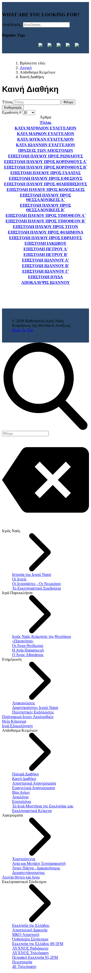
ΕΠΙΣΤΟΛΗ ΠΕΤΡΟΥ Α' (46, 249)
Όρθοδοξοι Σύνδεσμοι (30, 939)
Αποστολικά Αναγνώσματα (34, 783)
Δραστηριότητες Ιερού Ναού (35, 707)
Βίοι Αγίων (21, 792)
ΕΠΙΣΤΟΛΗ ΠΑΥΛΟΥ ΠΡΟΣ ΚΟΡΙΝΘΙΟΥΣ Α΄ (45, 161)
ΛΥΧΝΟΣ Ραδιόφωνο (30, 948)
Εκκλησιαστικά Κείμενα (32, 810)
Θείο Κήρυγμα (14, 721)
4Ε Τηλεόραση (24, 966)
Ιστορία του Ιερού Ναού (31, 574)
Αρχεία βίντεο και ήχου (21, 877)
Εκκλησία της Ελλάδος (30, 925)
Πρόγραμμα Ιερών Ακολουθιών (28, 717)
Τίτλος (8, 102)
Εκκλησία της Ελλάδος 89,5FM (37, 944)
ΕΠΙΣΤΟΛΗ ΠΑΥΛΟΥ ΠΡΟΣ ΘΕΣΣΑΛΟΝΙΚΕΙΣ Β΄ (45, 207)
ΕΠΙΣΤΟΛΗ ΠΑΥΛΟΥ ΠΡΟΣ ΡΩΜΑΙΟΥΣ (45, 156)
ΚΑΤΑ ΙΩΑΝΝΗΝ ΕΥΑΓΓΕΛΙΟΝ (45, 145)
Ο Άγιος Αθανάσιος (27, 655)
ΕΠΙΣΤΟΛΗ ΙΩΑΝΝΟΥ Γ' (45, 271)
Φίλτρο (68, 102)
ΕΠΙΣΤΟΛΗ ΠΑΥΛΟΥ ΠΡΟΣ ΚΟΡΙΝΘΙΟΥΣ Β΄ (45, 167)
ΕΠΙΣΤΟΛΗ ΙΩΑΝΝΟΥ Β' (45, 266)
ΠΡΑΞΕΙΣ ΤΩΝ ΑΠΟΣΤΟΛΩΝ (45, 150)
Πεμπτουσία (22, 962)
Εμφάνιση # (12, 112)
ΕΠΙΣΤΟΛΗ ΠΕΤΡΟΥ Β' (46, 254)
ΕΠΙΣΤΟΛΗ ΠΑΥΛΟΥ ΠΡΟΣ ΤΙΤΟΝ (45, 226)
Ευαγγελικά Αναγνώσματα (33, 788)
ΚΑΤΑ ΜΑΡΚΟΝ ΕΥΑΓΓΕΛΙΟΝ (45, 134)
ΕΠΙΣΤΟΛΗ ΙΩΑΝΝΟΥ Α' (45, 260)
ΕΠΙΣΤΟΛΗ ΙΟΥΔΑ (45, 277)
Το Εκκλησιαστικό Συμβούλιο (36, 588)
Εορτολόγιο (21, 801)
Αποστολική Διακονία (29, 930)
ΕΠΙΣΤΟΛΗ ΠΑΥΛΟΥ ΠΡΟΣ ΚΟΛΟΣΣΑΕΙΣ (46, 189)
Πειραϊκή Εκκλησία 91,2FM (35, 957)
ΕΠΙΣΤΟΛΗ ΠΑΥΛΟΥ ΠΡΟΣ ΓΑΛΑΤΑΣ (45, 173)
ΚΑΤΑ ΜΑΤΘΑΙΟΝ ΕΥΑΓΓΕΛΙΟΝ (45, 128)
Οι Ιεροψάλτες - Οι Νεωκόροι (36, 583)
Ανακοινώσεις (23, 703)
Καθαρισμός (13, 107)
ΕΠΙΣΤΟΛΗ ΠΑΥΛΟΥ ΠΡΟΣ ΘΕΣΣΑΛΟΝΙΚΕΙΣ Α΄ (45, 197)
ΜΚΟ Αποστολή (25, 934)
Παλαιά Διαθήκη (25, 774)
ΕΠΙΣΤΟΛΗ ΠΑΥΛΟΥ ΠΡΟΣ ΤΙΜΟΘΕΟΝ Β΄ (46, 221)
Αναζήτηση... (12, 24)
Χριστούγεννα (23, 859)
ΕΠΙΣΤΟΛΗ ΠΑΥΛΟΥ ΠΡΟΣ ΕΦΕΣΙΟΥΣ (45, 178)
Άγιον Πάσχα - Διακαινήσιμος (36, 868)
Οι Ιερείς (19, 579)
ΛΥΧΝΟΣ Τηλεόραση (30, 953)
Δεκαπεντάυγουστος (28, 872)
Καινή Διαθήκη (24, 778)
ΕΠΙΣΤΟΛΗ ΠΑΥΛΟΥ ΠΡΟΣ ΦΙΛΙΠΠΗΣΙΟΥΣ (45, 184)
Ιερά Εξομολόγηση (17, 726)
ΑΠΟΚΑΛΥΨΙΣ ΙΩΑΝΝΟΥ (45, 282)
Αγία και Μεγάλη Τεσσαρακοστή (38, 863)
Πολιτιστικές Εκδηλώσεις (33, 712)
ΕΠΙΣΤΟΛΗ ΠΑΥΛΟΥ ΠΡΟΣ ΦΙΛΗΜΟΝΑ (45, 232)
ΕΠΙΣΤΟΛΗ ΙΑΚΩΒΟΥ (45, 243)
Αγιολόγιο (20, 797)
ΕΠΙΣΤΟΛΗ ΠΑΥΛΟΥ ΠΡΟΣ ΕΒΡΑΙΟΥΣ (45, 238)
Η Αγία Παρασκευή (28, 650)
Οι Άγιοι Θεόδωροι (27, 645)
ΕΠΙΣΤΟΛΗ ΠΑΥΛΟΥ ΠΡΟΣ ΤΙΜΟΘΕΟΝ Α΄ (46, 215)
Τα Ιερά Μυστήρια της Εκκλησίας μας (42, 806)
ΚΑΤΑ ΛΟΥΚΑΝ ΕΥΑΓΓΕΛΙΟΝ (45, 139)
